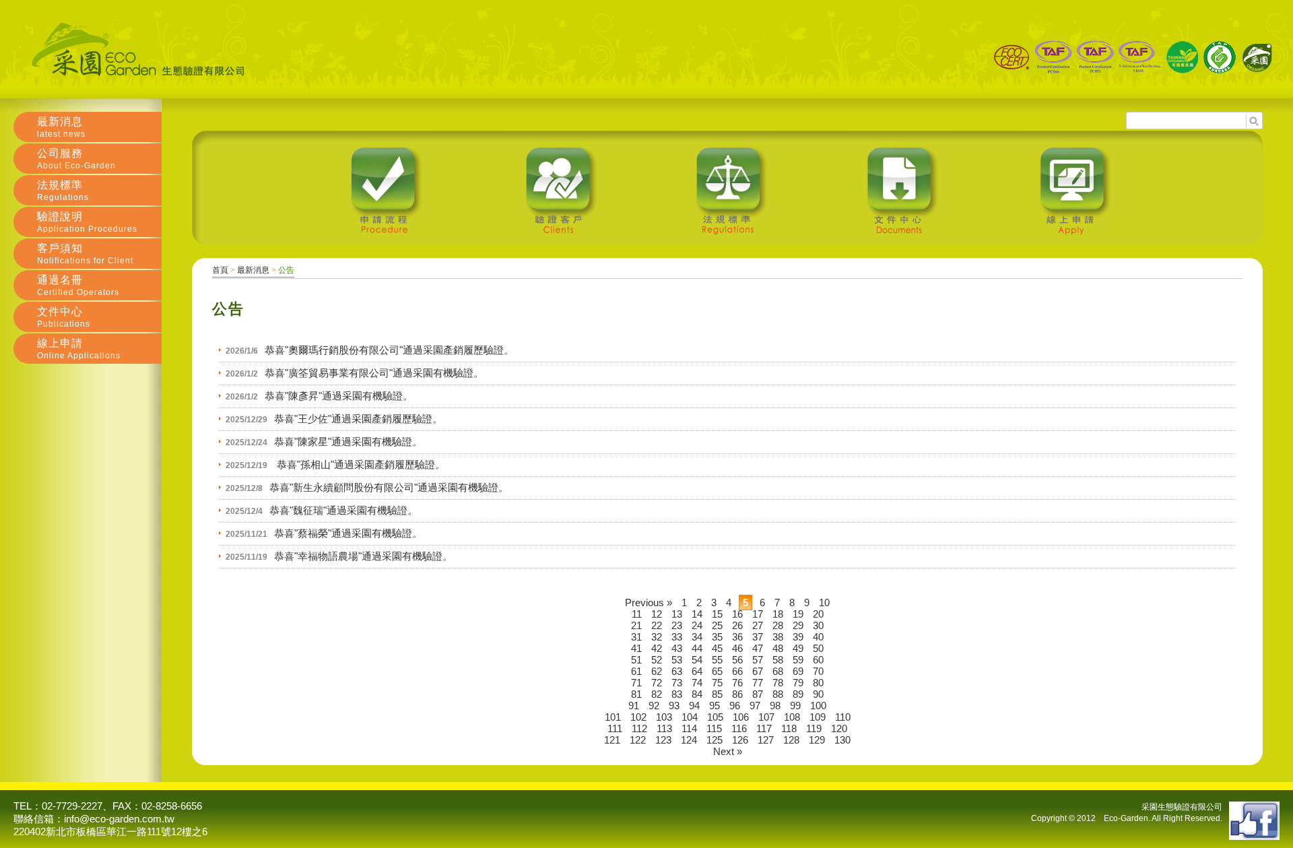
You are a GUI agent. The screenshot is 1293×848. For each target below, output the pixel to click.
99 (795, 705)
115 (714, 728)
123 (663, 740)
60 (818, 659)
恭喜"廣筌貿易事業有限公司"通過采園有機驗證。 (374, 373)
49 (798, 648)
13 (676, 614)
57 (757, 659)
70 (818, 671)
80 (818, 682)
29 (798, 625)
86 (737, 694)
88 (777, 694)
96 (734, 705)
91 (633, 705)
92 (654, 705)
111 (614, 728)
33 (676, 637)
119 (814, 728)
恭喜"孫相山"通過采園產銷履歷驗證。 (359, 464)
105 (715, 717)
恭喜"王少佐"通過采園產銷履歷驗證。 (358, 418)
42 (656, 648)
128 (791, 740)
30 (818, 625)
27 (757, 625)
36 (737, 637)
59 (798, 659)
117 (764, 728)
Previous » (648, 602)
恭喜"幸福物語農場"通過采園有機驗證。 (363, 556)
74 (697, 682)
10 (824, 602)
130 (842, 740)
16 (737, 614)
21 (636, 625)
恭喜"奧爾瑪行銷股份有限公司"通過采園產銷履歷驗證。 (389, 350)
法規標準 (63, 190)
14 (697, 614)
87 (757, 694)
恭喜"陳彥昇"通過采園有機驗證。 (339, 395)
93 (674, 705)
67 (757, 671)
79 (798, 682)
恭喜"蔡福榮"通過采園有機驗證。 (348, 533)
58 (777, 659)
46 (737, 648)
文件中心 (63, 317)
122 (638, 740)
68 (777, 671)
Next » (727, 751)
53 (676, 659)
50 (818, 648)
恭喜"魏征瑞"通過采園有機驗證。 (343, 510)
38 (777, 637)
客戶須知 (85, 253)
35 (717, 637)
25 (717, 625)
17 (757, 614)
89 (798, 694)
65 (717, 671)
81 (636, 694)
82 (656, 694)
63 (676, 671)
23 (676, 625)
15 (717, 614)
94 (694, 705)
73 (676, 682)
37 (757, 637)
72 (656, 682)
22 (656, 625)
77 (757, 682)
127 (766, 740)
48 (777, 648)
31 (636, 637)
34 (697, 637)
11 (637, 614)
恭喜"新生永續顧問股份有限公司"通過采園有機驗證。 (388, 487)
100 (818, 705)
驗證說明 (87, 222)
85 (717, 694)
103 (664, 717)
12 (656, 614)
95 (714, 705)
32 (656, 637)
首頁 (220, 270)
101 (613, 717)
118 (789, 728)
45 (717, 648)
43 (676, 648)
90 (818, 694)
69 (798, 671)
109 (817, 717)
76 (737, 682)
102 (638, 717)
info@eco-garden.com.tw (119, 818)
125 (714, 740)
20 (818, 614)
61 (636, 671)
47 (757, 648)
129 (817, 740)
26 (737, 625)
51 (636, 659)
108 (792, 717)
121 (612, 740)
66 (737, 671)
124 (689, 740)
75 (717, 682)
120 (839, 728)
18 (777, 614)
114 (689, 728)
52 (656, 659)
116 (739, 728)
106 (741, 717)
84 (697, 694)
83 (676, 694)
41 (636, 648)
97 (755, 705)
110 (843, 717)
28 (777, 625)
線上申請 (79, 348)
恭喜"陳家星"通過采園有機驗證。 (348, 441)
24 (697, 625)
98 (775, 705)
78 (777, 682)
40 (818, 637)
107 (766, 717)
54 (697, 659)
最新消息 (253, 270)
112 (639, 728)
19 (798, 614)
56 (737, 659)
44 (697, 648)
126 (740, 740)
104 (690, 717)
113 (664, 728)
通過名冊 (78, 285)
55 (717, 659)
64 (697, 671)
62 (656, 671)
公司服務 (76, 159)
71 (636, 682)
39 (798, 637)
